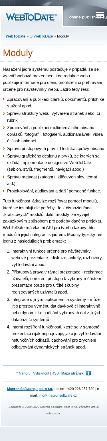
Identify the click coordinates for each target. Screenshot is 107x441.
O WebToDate (41, 36)
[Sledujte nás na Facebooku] (88, 374)
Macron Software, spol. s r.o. (30, 389)
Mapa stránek (72, 373)
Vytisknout (41, 373)
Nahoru (25, 373)
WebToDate (15, 36)
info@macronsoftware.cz (58, 395)
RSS (55, 373)
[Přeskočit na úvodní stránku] (31, 24)
